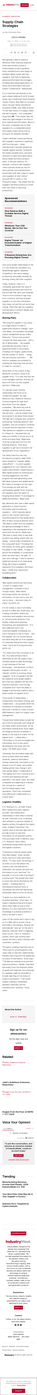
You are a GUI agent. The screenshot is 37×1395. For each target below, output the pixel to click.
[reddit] (22, 53)
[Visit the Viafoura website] (29, 1138)
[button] (3, 5)
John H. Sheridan (18, 37)
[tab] (8, 1128)
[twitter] (19, 53)
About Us (5, 1346)
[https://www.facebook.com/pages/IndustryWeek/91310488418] (15, 1325)
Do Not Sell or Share (22, 1346)
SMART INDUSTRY (13, 1337)
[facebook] (11, 53)
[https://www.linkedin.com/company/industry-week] (18, 1325)
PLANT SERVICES (18, 1334)
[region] (18, 1133)
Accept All (18, 1391)
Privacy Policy (6, 1350)
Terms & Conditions (18, 1350)
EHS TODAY (25, 1337)
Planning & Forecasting (11, 16)
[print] (34, 53)
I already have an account (18, 1160)
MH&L (18, 1339)
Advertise (12, 1346)
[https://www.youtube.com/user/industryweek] (21, 1325)
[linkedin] (15, 53)
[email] (26, 53)
